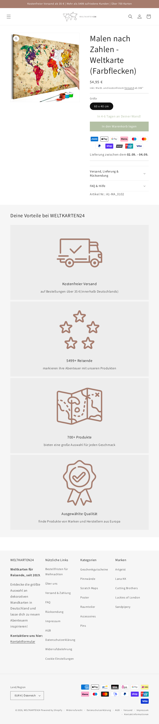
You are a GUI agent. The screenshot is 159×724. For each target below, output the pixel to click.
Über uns (51, 583)
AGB (48, 630)
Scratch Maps (89, 588)
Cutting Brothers (126, 588)
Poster (84, 597)
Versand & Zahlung (58, 593)
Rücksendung (54, 612)
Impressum (52, 621)
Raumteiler (87, 607)
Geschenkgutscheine (94, 569)
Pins (83, 626)
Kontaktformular (22, 641)
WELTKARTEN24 (32, 710)
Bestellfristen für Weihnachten (56, 571)
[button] (8, 16)
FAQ (48, 602)
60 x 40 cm (101, 106)
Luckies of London (127, 597)
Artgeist (120, 569)
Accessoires (88, 616)
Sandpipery (122, 607)
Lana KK (120, 579)
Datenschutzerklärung (60, 640)
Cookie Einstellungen (59, 659)
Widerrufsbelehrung (58, 649)
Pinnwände (87, 579)
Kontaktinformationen (136, 714)
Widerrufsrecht (74, 710)
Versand (129, 87)
